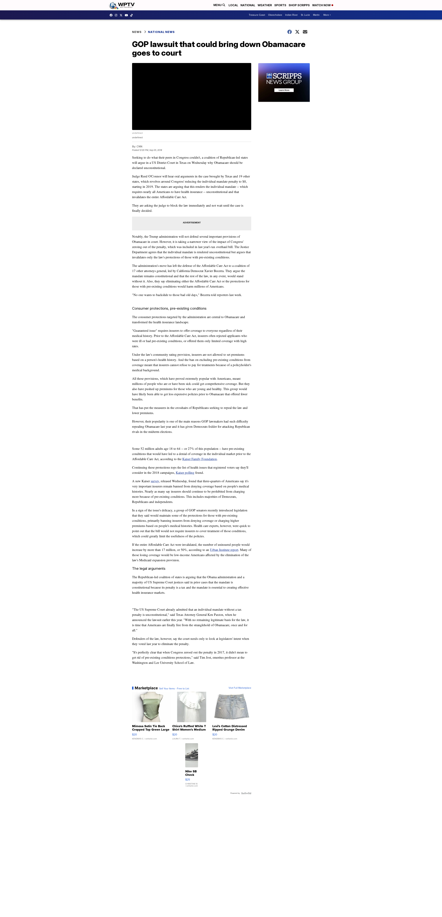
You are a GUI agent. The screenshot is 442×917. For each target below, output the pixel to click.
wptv (117, 15)
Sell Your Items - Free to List (174, 688)
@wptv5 (132, 15)
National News (161, 32)
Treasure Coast (257, 15)
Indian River (291, 15)
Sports (280, 5)
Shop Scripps (299, 5)
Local (233, 5)
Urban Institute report (224, 549)
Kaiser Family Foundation (199, 459)
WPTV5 (112, 15)
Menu (217, 5)
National (248, 5)
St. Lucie (305, 15)
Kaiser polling (185, 472)
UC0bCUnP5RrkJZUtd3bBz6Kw (127, 15)
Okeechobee (275, 15)
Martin (316, 15)
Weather (265, 5)
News (137, 32)
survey (155, 481)
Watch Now (322, 5)
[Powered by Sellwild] (246, 793)
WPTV (122, 15)
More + (327, 15)
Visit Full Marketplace (240, 688)
